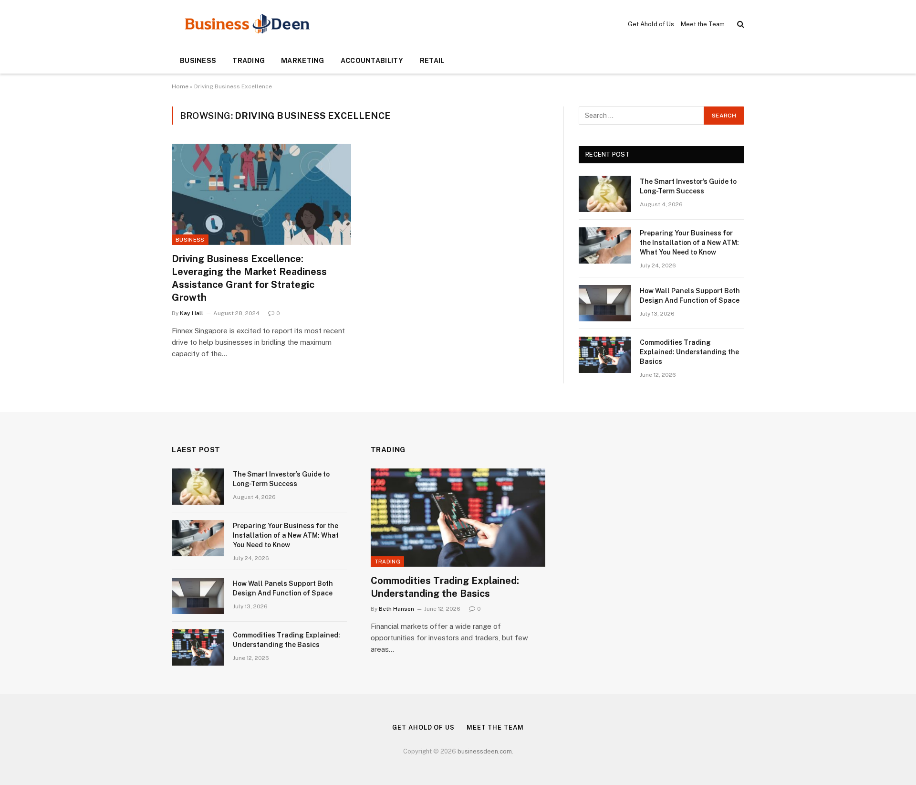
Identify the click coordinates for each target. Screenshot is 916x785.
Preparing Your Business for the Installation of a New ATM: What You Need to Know (689, 242)
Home (180, 86)
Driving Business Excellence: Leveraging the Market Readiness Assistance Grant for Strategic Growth (249, 278)
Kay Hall (191, 313)
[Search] (739, 24)
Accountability (372, 60)
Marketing (302, 60)
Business (198, 60)
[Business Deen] (247, 24)
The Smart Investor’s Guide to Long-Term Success (688, 186)
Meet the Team (703, 24)
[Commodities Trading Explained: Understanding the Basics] (605, 355)
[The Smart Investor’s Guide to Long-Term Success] (605, 194)
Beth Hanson (396, 608)
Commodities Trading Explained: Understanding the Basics (689, 352)
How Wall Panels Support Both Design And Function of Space (690, 295)
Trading (248, 60)
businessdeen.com (485, 751)
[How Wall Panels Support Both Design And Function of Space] (605, 303)
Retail (432, 60)
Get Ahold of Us (651, 24)
